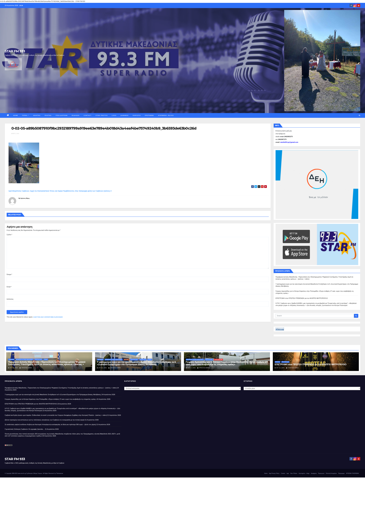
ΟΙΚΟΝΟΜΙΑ (100, 359)
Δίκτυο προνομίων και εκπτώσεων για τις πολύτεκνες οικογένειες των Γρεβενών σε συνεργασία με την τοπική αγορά (45, 420)
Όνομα (9, 274)
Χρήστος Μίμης (25, 198)
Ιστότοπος (10, 299)
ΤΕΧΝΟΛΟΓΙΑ (143, 359)
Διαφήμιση (124, 115)
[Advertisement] (57, 490)
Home (15, 115)
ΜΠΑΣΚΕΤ (277, 361)
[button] (359, 115)
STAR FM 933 (15, 51)
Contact (87, 115)
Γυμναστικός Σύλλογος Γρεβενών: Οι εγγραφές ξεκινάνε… (24, 429)
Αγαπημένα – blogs (166, 115)
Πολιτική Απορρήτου (331, 473)
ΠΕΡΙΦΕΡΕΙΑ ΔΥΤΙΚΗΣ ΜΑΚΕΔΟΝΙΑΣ (24, 359)
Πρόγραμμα (149, 115)
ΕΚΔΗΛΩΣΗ (75, 115)
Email (9, 287)
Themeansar (59, 473)
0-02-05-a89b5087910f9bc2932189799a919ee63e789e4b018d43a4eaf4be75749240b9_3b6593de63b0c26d (103, 128)
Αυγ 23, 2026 (280, 368)
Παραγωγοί (137, 115)
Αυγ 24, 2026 (14, 368)
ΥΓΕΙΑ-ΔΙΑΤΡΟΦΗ (61, 115)
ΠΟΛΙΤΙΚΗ (48, 115)
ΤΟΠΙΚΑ (25, 115)
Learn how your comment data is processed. (48, 317)
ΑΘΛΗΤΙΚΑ (36, 115)
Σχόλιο (9, 234)
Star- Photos (102, 115)
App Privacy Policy (274, 473)
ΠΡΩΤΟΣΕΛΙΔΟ (38, 359)
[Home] (8, 115)
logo (114, 115)
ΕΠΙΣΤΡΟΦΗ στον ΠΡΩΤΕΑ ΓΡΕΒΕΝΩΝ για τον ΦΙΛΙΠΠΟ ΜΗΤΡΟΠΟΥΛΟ (302, 298)
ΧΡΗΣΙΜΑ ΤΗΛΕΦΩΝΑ (352, 473)
